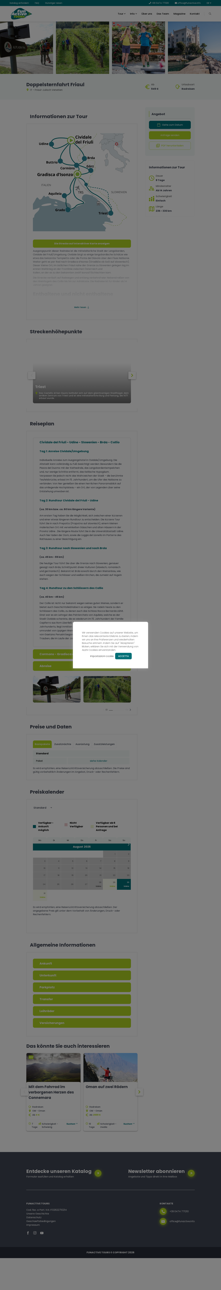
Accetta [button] (123, 656)
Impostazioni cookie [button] (102, 656)
